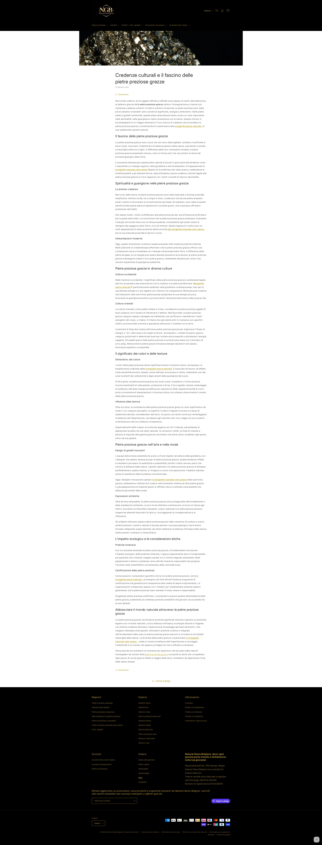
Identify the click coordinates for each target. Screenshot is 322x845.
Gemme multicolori (146, 738)
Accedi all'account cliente (103, 760)
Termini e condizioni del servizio (195, 832)
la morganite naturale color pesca (169, 479)
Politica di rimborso (193, 712)
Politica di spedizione (194, 707)
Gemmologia (143, 773)
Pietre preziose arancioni (149, 716)
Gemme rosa (144, 743)
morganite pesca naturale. (188, 126)
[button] (99, 25)
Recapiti (211, 835)
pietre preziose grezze (156, 654)
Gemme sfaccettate (100, 707)
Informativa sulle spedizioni (219, 832)
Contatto (189, 703)
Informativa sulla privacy (196, 721)
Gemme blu (143, 707)
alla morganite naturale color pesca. (186, 229)
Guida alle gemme (146, 760)
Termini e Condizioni (194, 716)
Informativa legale (223, 835)
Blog (140, 777)
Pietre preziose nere (147, 734)
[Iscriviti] (134, 801)
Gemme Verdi (144, 703)
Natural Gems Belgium (115, 832)
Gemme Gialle (144, 725)
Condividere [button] (123, 94)
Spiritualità (143, 769)
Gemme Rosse (144, 721)
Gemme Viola (144, 712)
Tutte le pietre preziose (102, 703)
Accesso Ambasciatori (102, 764)
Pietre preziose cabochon (103, 712)
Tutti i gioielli (97, 729)
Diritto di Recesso (100, 769)
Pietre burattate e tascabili (104, 721)
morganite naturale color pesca (131, 169)
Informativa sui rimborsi (150, 832)
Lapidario (142, 782)
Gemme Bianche (145, 729)
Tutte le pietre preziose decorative (107, 725)
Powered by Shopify (131, 832)
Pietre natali (143, 764)
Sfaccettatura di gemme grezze (106, 716)
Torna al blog (163, 681)
